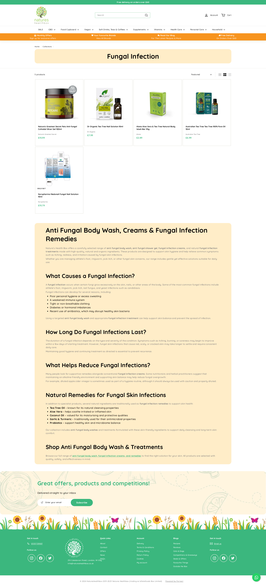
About (102, 543)
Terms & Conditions (145, 547)
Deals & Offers (179, 559)
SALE (40, 29)
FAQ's (102, 559)
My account (142, 562)
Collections (47, 46)
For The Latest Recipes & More (166, 38)
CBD (50, 29)
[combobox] (122, 15)
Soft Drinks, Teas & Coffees (112, 29)
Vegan (87, 29)
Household (217, 29)
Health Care (177, 29)
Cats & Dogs (178, 551)
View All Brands (103, 38)
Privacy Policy (143, 551)
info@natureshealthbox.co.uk (81, 563)
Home (37, 46)
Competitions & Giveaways (185, 555)
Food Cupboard (69, 29)
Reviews (176, 547)
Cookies (140, 559)
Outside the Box (180, 566)
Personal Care (197, 29)
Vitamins (158, 29)
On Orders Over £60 (226, 38)
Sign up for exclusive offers (43, 38)
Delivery (140, 543)
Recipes (176, 543)
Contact (103, 547)
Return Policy (143, 555)
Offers (103, 551)
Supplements (139, 29)
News (102, 555)
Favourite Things (180, 562)
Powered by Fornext (174, 581)
